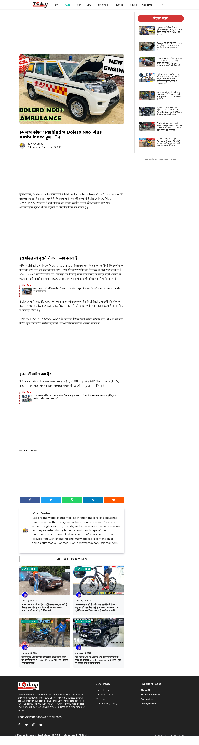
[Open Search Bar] (162, 4)
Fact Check (103, 4)
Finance (118, 4)
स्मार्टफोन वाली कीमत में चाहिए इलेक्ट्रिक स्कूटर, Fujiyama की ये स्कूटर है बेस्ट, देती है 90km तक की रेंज (169, 30)
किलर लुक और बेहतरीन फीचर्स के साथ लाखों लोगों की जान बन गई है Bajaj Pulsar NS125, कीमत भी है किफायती (45, 660)
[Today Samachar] (41, 4)
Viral (89, 4)
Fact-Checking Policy (106, 703)
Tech (78, 4)
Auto (67, 4)
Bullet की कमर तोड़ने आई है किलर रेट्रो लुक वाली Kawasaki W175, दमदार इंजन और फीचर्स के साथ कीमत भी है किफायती (169, 126)
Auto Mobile (31, 450)
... (34, 546)
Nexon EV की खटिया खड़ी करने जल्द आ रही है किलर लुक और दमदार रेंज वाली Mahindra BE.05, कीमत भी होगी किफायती (77, 290)
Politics (132, 4)
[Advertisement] (71, 34)
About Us (147, 4)
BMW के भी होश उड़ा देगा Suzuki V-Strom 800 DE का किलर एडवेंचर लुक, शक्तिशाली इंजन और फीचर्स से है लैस (168, 142)
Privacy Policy (177, 735)
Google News (161, 735)
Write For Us (102, 699)
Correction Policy (104, 694)
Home (56, 4)
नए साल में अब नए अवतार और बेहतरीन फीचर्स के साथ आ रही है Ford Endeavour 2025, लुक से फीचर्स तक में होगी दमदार (98, 660)
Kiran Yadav (37, 144)
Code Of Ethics (103, 690)
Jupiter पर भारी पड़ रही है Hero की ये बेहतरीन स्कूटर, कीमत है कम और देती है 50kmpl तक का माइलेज (169, 46)
